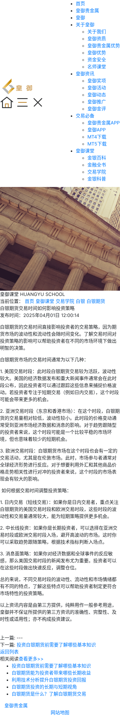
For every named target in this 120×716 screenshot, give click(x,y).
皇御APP (96, 130)
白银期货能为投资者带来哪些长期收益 (51, 673)
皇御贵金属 (87, 10)
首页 (80, 3)
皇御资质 (96, 38)
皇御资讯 (85, 74)
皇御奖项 (96, 81)
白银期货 (96, 301)
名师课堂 (96, 67)
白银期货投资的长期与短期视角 (44, 687)
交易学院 (96, 172)
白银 (80, 301)
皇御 (80, 17)
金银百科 (96, 158)
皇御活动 (96, 88)
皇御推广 (96, 102)
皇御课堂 (85, 151)
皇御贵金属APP (103, 123)
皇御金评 (96, 109)
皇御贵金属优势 (103, 45)
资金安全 (96, 60)
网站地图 (60, 712)
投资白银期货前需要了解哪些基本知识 (56, 645)
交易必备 (85, 116)
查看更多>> (31, 659)
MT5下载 (97, 144)
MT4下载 (96, 137)
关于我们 (96, 31)
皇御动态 (96, 95)
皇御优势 (96, 53)
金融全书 (96, 165)
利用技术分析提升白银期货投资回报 (49, 680)
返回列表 (9, 652)
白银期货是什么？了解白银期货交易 (49, 694)
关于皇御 (85, 24)
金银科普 (96, 179)
